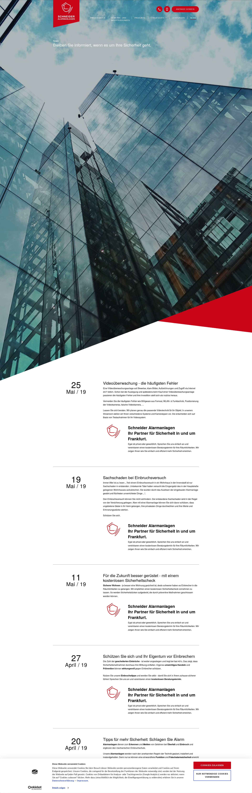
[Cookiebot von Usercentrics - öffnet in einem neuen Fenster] (34, 788)
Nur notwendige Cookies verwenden (212, 775)
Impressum (82, 781)
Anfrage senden (185, 9)
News (193, 18)
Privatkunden (97, 18)
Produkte (140, 18)
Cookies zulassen (212, 765)
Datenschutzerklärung (63, 781)
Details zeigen (58, 788)
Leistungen (178, 18)
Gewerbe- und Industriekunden (120, 19)
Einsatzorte (158, 18)
